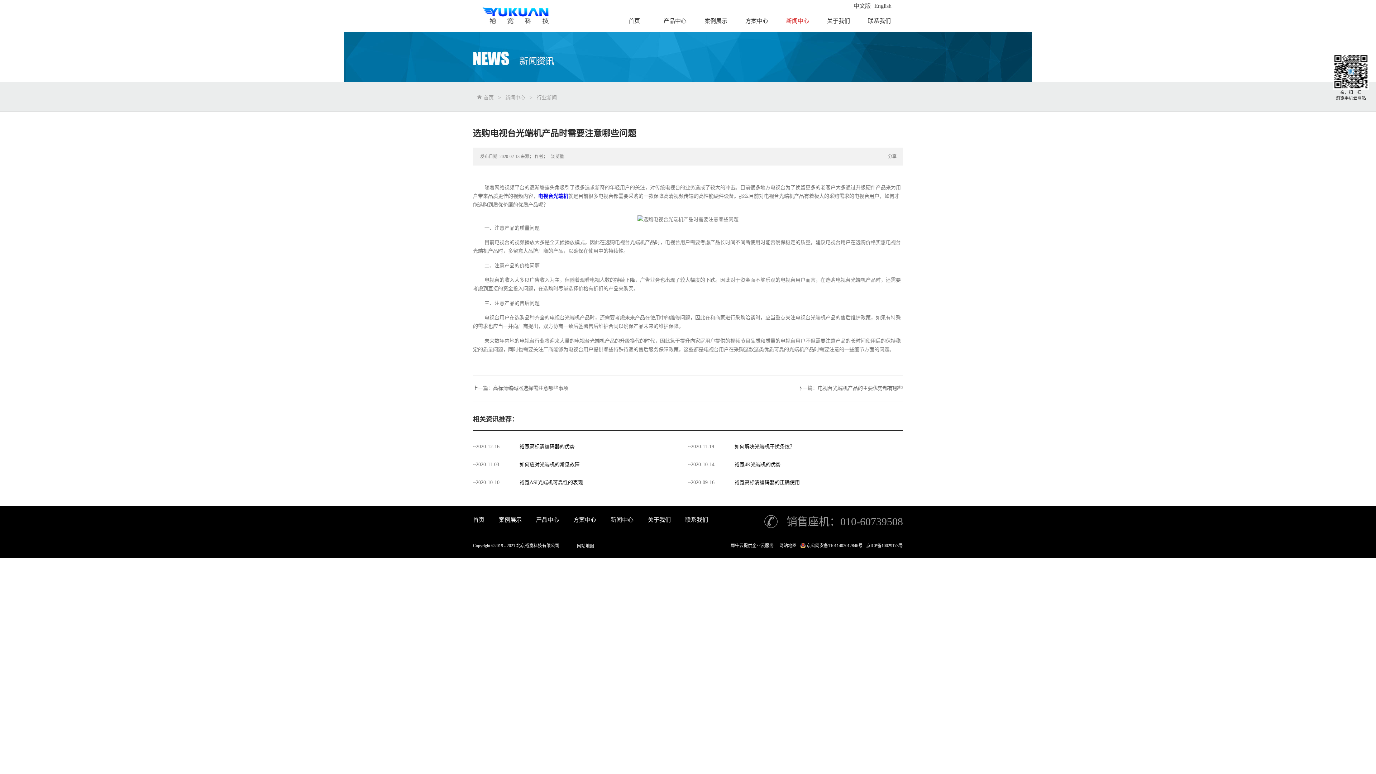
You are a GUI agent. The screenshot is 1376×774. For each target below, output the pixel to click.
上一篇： (520, 388)
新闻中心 (515, 97)
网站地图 (585, 546)
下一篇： (850, 388)
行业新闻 (547, 97)
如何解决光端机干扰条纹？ (765, 446)
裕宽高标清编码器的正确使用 (767, 482)
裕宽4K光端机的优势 (758, 464)
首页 (478, 520)
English (883, 6)
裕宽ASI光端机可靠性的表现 (551, 482)
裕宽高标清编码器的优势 (547, 446)
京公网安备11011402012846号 (835, 545)
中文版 (862, 6)
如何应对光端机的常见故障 (550, 464)
